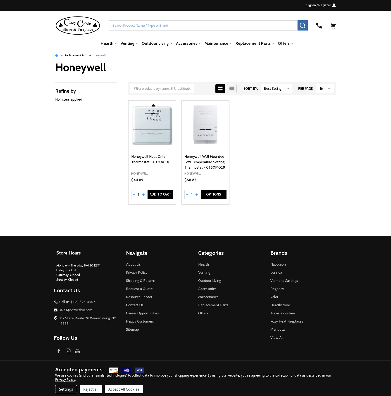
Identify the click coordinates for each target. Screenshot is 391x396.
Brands (278, 253)
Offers (284, 43)
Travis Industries (283, 313)
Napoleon (278, 264)
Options (213, 194)
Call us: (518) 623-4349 (77, 302)
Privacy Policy (136, 272)
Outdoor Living (155, 43)
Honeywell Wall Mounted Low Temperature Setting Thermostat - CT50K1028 (204, 162)
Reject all (90, 389)
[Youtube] (77, 351)
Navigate (137, 253)
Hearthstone (280, 305)
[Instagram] (68, 351)
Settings (66, 389)
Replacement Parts (253, 43)
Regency (277, 289)
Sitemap (132, 329)
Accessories (186, 43)
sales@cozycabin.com (75, 310)
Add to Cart (160, 194)
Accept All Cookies (123, 389)
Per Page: (306, 89)
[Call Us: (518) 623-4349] (319, 25)
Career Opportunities (142, 313)
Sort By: (250, 89)
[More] (116, 43)
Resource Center (139, 297)
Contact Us (134, 305)
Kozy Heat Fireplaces (286, 321)
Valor (274, 297)
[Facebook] (58, 351)
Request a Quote (139, 289)
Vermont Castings (284, 280)
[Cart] (333, 25)
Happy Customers (140, 321)
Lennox (276, 272)
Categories (211, 253)
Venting (127, 43)
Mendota (277, 329)
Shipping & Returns (140, 280)
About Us (133, 264)
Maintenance (216, 43)
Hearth (107, 43)
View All (277, 337)
